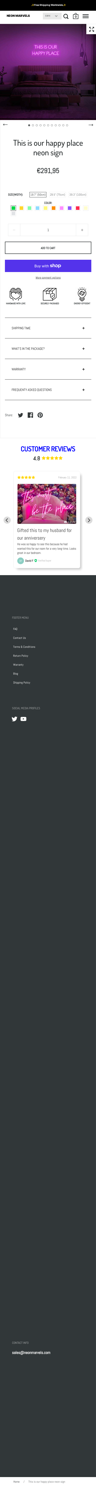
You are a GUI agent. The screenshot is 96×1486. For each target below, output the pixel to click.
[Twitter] (14, 719)
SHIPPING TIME (21, 328)
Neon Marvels (18, 15)
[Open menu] (86, 16)
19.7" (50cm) (38, 194)
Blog (15, 673)
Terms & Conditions (24, 647)
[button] (76, 16)
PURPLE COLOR (69, 208)
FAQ (15, 629)
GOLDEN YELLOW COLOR (21, 208)
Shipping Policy (21, 682)
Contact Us (19, 638)
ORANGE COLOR (53, 208)
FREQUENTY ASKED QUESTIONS (32, 390)
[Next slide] (88, 520)
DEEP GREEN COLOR (13, 208)
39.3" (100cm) (77, 194)
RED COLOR (77, 208)
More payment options (48, 277)
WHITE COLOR (13, 213)
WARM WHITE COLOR (85, 208)
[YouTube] (23, 719)
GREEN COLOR (29, 208)
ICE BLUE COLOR (37, 208)
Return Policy (20, 656)
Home (16, 1482)
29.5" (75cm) (57, 194)
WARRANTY (19, 369)
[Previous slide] (7, 520)
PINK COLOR (61, 208)
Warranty (18, 665)
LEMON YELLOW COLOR (45, 208)
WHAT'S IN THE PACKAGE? (28, 348)
